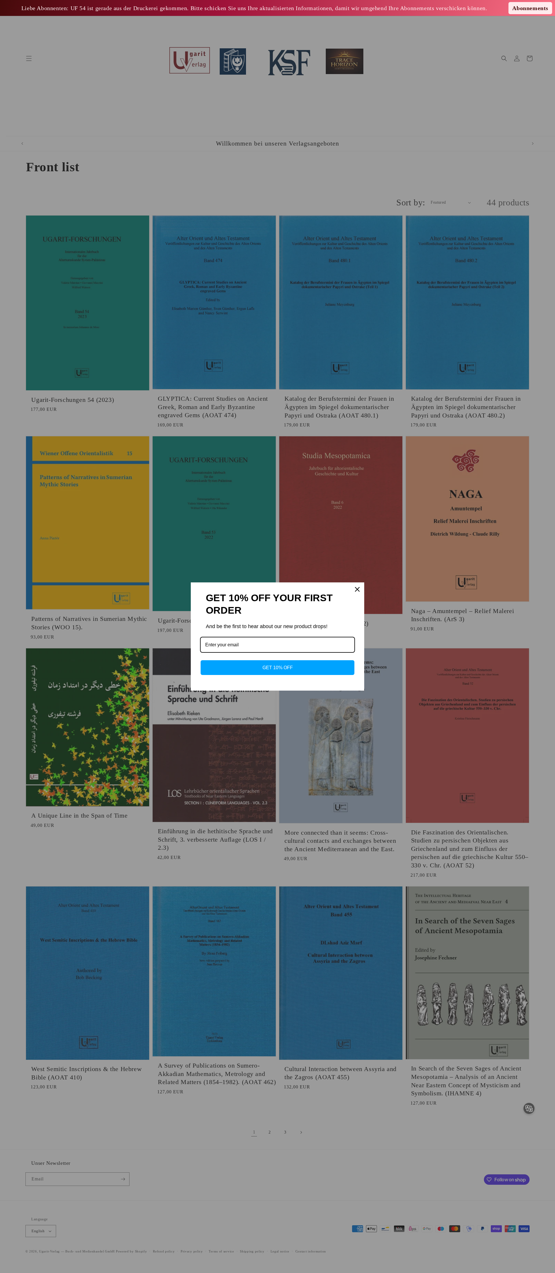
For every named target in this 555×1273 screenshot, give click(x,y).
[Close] (357, 589)
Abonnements (530, 8)
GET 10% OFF (277, 667)
